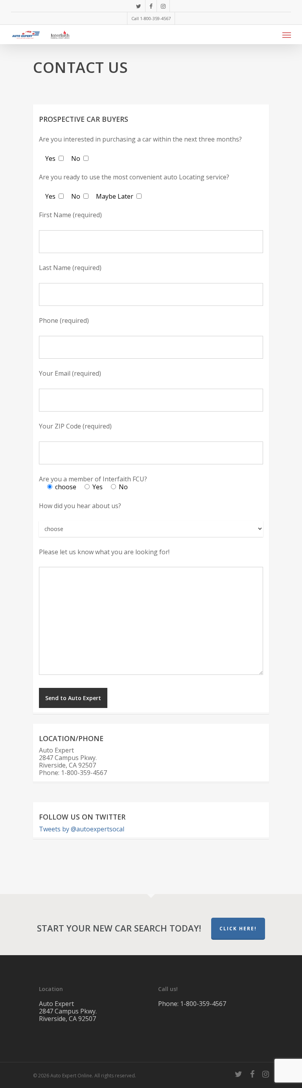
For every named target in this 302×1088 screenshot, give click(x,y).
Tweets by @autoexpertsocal (81, 829)
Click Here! (238, 928)
